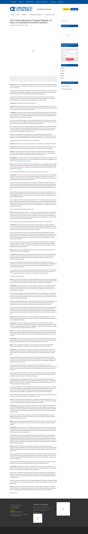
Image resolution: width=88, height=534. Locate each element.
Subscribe (74, 9)
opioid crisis (40, 422)
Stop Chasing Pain (49, 90)
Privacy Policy (12, 511)
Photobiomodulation (17, 168)
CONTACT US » (13, 510)
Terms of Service (19, 511)
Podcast (16, 492)
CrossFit (11, 153)
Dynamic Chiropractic (65, 86)
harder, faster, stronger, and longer (23, 160)
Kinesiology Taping (35, 330)
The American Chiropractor (66, 89)
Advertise (66, 9)
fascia (29, 232)
